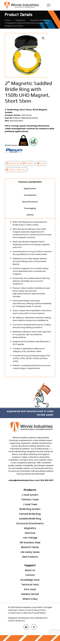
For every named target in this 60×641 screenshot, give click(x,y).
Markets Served (30, 594)
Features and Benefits (30, 181)
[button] (43, 38)
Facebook (14, 163)
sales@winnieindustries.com (23, 480)
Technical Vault (30, 584)
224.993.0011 (46, 480)
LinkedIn (29, 163)
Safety (30, 214)
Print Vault (30, 589)
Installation (30, 195)
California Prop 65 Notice (34, 612)
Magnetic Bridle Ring (39, 20)
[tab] (30, 182)
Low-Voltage (30, 537)
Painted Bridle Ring (30, 513)
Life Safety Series (30, 552)
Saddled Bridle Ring (30, 518)
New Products (30, 556)
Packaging (30, 208)
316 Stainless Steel (30, 542)
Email (42, 163)
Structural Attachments (30, 523)
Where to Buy (30, 598)
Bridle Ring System (30, 509)
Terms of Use (24, 610)
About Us (30, 570)
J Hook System (30, 494)
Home (8, 20)
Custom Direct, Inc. (16, 620)
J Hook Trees (30, 504)
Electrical (30, 533)
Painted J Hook (30, 499)
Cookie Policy (14, 612)
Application (30, 188)
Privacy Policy (38, 610)
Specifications (30, 201)
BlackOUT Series (30, 547)
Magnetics (20, 20)
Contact (30, 575)
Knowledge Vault (30, 579)
